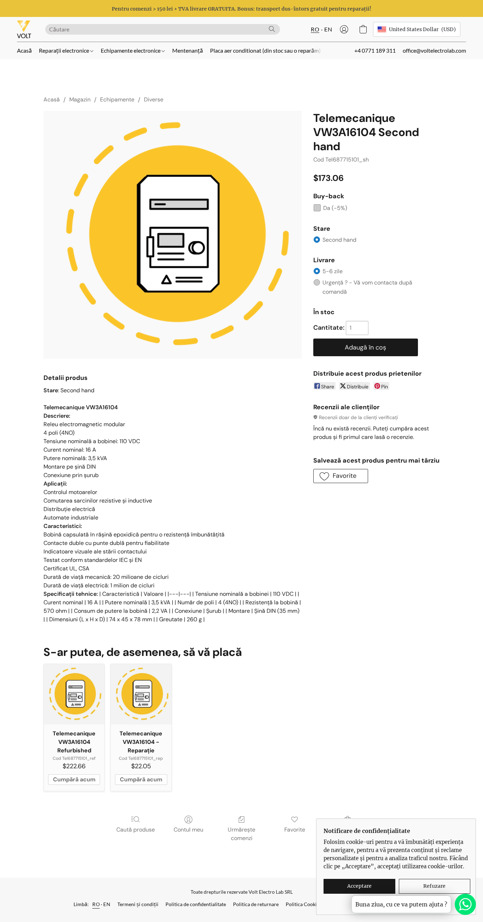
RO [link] (96, 904)
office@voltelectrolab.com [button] (434, 50)
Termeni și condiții (137, 904)
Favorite (294, 829)
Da (335, 208)
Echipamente (117, 99)
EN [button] (328, 29)
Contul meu (188, 829)
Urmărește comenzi (241, 834)
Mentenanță (187, 50)
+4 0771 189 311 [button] (375, 50)
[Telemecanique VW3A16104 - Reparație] (141, 694)
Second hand (339, 239)
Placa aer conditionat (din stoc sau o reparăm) (265, 50)
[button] (24, 29)
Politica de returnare (256, 904)
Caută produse (135, 829)
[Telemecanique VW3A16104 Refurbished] (74, 694)
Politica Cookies (303, 904)
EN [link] (106, 904)
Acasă (24, 50)
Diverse (153, 99)
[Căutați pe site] (272, 29)
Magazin (80, 99)
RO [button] (315, 29)
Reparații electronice (64, 50)
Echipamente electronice (131, 50)
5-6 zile (332, 271)
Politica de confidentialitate (195, 904)
